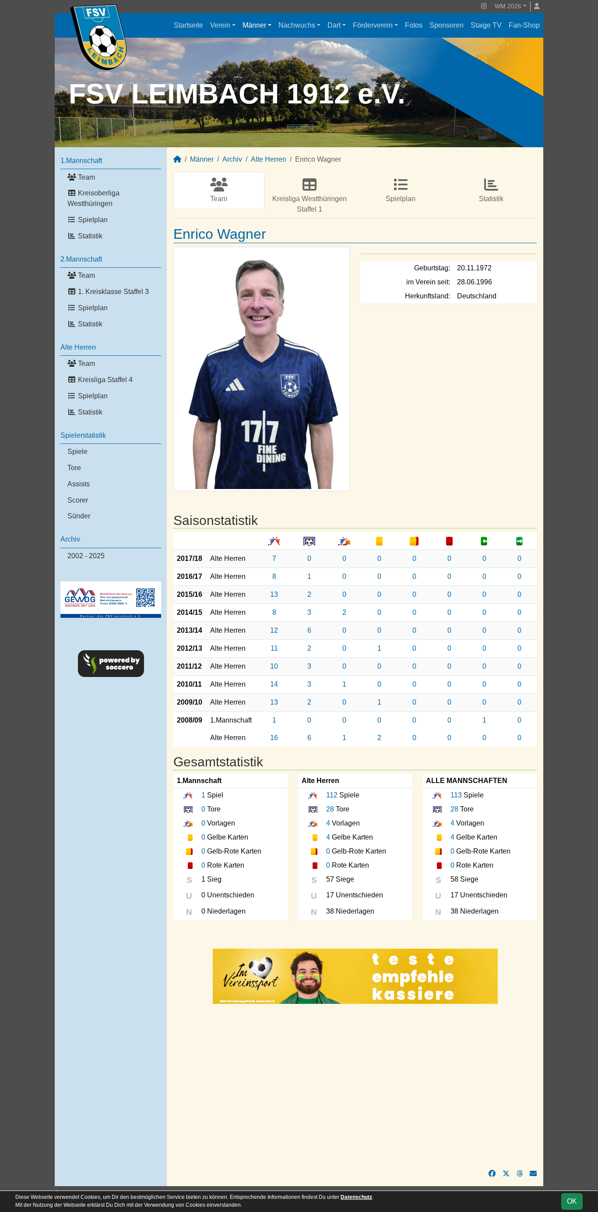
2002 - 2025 (86, 556)
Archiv (70, 539)
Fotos (413, 25)
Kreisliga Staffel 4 (104, 379)
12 (274, 630)
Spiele (77, 451)
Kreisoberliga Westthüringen (93, 198)
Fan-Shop (524, 25)
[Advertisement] (355, 1086)
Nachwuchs (296, 25)
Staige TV (486, 25)
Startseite (188, 25)
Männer (254, 25)
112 (332, 795)
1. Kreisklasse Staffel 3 (112, 291)
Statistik (89, 236)
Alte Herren (78, 347)
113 (456, 795)
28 (330, 809)
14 (274, 684)
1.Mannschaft (81, 160)
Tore (74, 467)
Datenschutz (356, 1197)
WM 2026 (508, 6)
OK (572, 1201)
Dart (334, 25)
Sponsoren (446, 25)
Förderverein (373, 25)
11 (274, 648)
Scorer (77, 500)
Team (85, 177)
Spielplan (92, 219)
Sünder (78, 516)
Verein (220, 25)
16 (274, 737)
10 (274, 666)
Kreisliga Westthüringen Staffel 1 (309, 204)
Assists (78, 484)
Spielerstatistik (83, 435)
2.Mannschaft (81, 259)
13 (274, 594)
